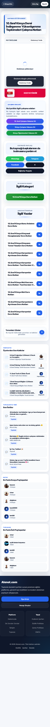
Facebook (15, 165)
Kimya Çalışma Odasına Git (25, 127)
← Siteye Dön (7, 4)
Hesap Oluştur (25, 605)
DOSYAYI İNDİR (30, 93)
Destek (31, 648)
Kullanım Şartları (38, 619)
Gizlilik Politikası (38, 623)
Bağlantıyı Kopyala (25, 171)
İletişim (12, 628)
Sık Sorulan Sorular (12, 623)
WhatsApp (15, 159)
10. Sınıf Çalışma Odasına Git (25, 121)
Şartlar (25, 648)
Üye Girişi (25, 599)
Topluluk (13, 419)
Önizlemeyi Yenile (36, 40)
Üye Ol (44, 4)
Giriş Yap (35, 4)
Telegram (34, 159)
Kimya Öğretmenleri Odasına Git (25, 133)
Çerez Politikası (38, 628)
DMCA (37, 632)
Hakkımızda (12, 619)
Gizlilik (18, 648)
